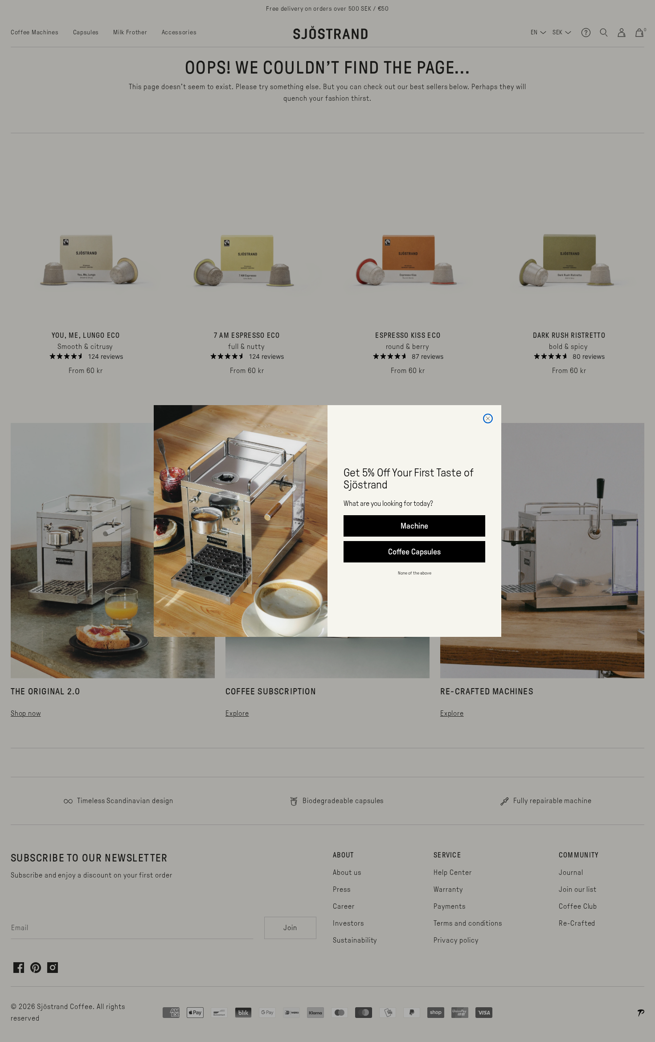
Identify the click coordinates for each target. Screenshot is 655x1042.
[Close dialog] (487, 418)
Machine (414, 525)
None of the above (414, 572)
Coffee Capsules (414, 551)
